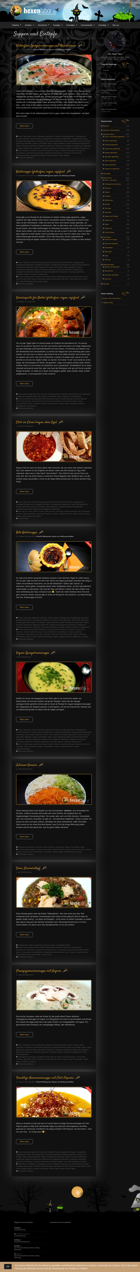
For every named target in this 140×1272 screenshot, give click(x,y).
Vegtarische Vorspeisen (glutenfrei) (47, 272)
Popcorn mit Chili (74, 1166)
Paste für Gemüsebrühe (49, 403)
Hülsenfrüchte (50, 947)
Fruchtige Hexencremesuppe (79, 1164)
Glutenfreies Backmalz (22, 1242)
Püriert (83, 1166)
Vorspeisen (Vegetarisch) (80, 148)
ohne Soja (40, 514)
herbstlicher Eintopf (49, 276)
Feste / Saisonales (24, 136)
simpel (26, 746)
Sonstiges (56, 25)
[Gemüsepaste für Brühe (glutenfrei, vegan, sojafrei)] (54, 337)
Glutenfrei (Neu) (36, 139)
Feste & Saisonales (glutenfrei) (42, 136)
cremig (78, 1057)
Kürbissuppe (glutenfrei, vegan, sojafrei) (40, 171)
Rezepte (107, 204)
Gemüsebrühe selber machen (72, 401)
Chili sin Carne (50, 511)
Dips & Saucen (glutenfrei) (27, 394)
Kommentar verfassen (25, 157)
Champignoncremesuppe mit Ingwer (38, 971)
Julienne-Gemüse (26, 765)
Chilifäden (41, 629)
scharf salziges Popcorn (24, 1168)
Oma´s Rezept (70, 952)
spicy (17, 281)
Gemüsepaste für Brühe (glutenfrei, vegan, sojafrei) (47, 297)
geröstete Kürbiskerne (59, 629)
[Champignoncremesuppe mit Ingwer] (54, 1010)
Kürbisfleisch (52, 632)
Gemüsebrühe (26, 401)
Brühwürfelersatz (67, 399)
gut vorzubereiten (84, 511)
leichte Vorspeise (37, 1059)
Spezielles (28, 143)
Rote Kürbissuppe (26, 532)
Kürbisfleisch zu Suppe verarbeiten (70, 632)
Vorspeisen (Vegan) (64, 148)
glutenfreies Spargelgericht (54, 153)
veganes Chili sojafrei (33, 516)
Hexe (18, 1228)
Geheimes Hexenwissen (26, 847)
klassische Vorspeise (68, 744)
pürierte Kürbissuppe (53, 279)
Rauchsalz (65, 279)
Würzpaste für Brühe (77, 403)
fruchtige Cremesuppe (60, 1164)
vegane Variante (64, 155)
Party (73, 504)
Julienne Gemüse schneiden (75, 849)
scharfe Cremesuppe (40, 1168)
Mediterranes (109, 200)
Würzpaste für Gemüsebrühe (26, 406)
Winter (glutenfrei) (22, 1054)
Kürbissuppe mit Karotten (34, 634)
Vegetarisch (66, 396)
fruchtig (48, 629)
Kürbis (85, 276)
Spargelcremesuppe (23, 155)
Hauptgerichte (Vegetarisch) (25, 141)
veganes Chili (20, 516)
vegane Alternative (65, 636)
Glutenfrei (15, 25)
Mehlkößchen (59, 952)
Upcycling (108, 279)
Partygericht (48, 514)
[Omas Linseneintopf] (54, 907)
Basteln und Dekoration (112, 267)
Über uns (115, 25)
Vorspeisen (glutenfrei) (49, 148)
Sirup (106, 255)
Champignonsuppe (68, 1057)
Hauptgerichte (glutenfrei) (62, 139)
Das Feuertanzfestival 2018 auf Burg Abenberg (27, 1248)
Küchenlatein (38, 852)
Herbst (73, 265)
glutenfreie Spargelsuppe (35, 153)
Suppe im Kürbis (31, 636)
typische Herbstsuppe (45, 636)
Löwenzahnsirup (20, 1230)
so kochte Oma (46, 954)
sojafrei (84, 279)
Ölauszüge (108, 251)
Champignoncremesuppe (27, 1057)
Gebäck (107, 192)
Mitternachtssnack (29, 514)
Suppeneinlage (58, 852)
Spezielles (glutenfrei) (33, 396)
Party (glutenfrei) (81, 504)
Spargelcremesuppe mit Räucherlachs (44, 155)
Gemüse (39, 849)
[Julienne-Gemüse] (54, 804)
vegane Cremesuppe (75, 1059)
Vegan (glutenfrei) (59, 143)
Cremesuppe (40, 1164)
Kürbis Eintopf (21, 279)
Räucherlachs (77, 153)
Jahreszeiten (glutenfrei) (54, 141)
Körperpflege (109, 247)
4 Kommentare (23, 518)
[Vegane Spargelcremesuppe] (54, 692)
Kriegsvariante (21, 950)
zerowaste (78, 852)
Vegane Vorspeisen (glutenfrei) (26, 146)
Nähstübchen (109, 271)
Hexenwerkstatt (86, 25)
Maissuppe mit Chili (61, 1166)
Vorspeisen (36, 148)
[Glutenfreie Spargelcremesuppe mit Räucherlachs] (54, 85)
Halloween (19, 632)
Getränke (28, 25)
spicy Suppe (38, 281)
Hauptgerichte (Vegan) (79, 139)
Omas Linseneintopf (28, 868)
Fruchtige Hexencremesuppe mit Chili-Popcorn (45, 1078)
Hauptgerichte (47, 139)
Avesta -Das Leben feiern (112, 298)
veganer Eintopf (83, 514)
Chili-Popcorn (22, 1164)
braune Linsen (23, 947)
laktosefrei (67, 153)
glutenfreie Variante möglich (43, 744)
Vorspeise (24, 1061)
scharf (89, 1166)
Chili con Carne (27, 511)
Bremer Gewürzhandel (26, 276)
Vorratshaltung (76, 396)
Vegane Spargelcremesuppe (32, 653)
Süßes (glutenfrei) (110, 161)
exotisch (49, 1164)
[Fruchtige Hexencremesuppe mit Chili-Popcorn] (54, 1117)
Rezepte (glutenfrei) (70, 141)
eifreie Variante (34, 947)
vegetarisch (77, 636)
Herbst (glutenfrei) (83, 265)
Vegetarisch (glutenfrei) (46, 146)
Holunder (106, 284)
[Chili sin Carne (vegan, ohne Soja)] (54, 461)
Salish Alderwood (75, 279)
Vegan (50, 143)
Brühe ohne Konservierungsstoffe (29, 399)
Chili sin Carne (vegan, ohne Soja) (36, 422)
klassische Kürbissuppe (74, 276)
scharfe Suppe (54, 1168)
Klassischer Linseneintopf (72, 947)
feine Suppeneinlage (28, 849)
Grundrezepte (85, 394)
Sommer (81, 141)
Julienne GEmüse (58, 849)
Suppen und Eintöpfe (39, 143)
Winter (68, 945)
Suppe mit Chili (65, 1168)
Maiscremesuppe (47, 1166)
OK (7, 1266)
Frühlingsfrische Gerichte (113, 184)
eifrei (19, 150)
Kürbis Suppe (31, 279)
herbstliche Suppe (36, 632)
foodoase (25, 150)
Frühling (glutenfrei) (67, 136)
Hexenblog (102, 25)
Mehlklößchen (49, 952)
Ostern (45, 734)
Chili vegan (60, 511)
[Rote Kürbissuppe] (54, 571)
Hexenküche (42, 25)
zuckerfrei (84, 636)
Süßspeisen (108, 220)
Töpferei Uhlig (108, 302)
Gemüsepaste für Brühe (24, 403)
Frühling (57, 136)
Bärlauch (106, 126)
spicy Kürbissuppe (26, 281)
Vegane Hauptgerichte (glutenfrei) (78, 143)
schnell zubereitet (50, 1059)
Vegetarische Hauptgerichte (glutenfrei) (68, 146)
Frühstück (108, 188)
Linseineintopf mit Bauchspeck (45, 950)
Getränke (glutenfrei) (111, 144)
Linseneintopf (61, 950)
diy (19, 849)
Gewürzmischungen (111, 239)
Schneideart (47, 852)
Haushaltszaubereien (111, 243)
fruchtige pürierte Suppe (24, 1166)
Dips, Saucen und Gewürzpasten (48, 394)
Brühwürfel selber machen (51, 399)
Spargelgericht (49, 746)
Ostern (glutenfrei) (55, 734)
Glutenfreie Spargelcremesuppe (48, 150)
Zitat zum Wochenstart (109, 84)
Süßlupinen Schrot (66, 514)
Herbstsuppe (60, 276)
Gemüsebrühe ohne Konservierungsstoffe (46, 401)
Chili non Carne (38, 511)
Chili (19, 511)
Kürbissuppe (41, 279)
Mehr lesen (24, 126)
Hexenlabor (70, 25)
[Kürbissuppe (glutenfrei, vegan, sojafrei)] (54, 211)
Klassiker (19, 514)
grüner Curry (80, 629)
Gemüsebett (47, 849)
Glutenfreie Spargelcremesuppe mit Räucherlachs (46, 45)
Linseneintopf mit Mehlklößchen (32, 952)
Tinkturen (108, 259)
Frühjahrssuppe (27, 744)
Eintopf (66, 511)
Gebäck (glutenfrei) (111, 140)
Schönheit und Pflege (111, 275)
